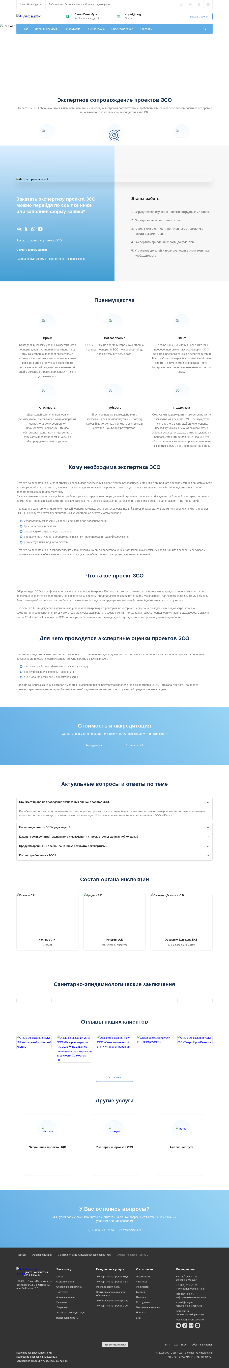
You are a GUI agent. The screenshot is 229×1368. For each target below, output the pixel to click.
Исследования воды (108, 1286)
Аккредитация (93, 745)
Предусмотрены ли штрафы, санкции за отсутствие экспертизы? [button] (63, 846)
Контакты (146, 29)
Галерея (140, 1292)
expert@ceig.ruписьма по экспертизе (189, 1304)
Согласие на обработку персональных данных (42, 1361)
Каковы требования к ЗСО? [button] (37, 855)
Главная (21, 1254)
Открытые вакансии (148, 1307)
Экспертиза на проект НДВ (112, 1276)
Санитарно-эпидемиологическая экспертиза (84, 1254)
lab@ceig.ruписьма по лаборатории (190, 1313)
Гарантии (61, 1302)
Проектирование (122, 29)
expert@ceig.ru (134, 14)
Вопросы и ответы (67, 1317)
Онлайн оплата (65, 1281)
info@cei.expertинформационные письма (191, 1295)
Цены (59, 1276)
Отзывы (141, 1297)
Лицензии (62, 1307)
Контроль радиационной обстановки (110, 1294)
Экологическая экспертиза (112, 1300)
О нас (24, 29)
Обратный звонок (202, 1344)
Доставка (62, 1292)
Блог (138, 1317)
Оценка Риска (96, 29)
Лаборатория (72, 29)
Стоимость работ (136, 745)
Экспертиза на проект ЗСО (112, 1305)
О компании (143, 1276)
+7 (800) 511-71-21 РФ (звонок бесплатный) (190, 1287)
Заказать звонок (199, 16)
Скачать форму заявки (31, 249)
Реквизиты (142, 1286)
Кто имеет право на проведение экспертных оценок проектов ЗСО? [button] (64, 802)
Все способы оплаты (115, 1344)
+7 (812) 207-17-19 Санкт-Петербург (186, 1278)
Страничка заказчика (69, 1286)
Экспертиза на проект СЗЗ (112, 1281)
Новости (141, 1312)
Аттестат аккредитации (70, 1312)
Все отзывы (114, 1077)
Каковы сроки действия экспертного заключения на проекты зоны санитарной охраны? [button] (78, 836)
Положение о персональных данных (36, 1356)
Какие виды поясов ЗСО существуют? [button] (45, 827)
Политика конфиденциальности (34, 1352)
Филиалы (141, 1281)
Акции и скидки (65, 1297)
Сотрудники (143, 1302)
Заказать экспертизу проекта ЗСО (39, 240)
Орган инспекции (46, 29)
